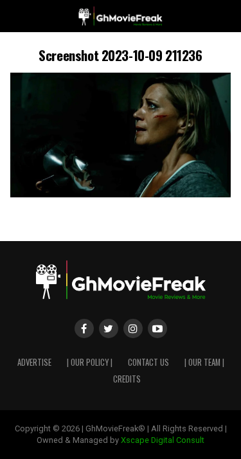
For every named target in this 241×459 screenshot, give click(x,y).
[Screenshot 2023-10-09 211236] (120, 194)
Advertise (34, 362)
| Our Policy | (89, 362)
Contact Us (148, 362)
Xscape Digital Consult (162, 440)
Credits (127, 379)
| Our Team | (204, 362)
